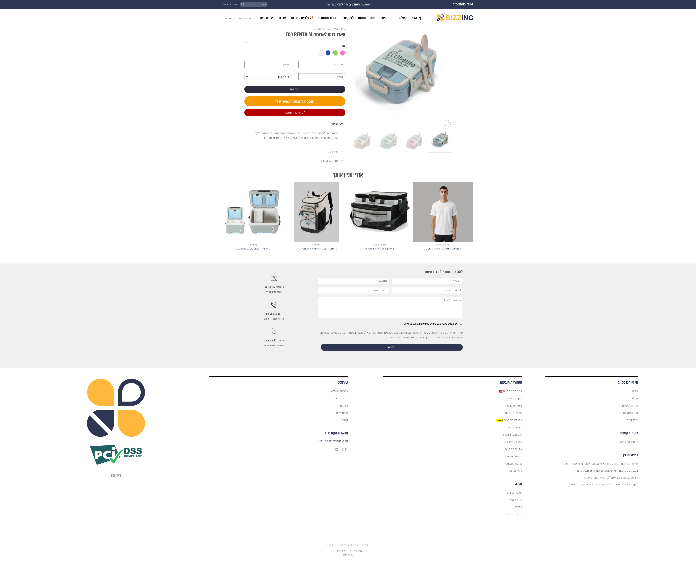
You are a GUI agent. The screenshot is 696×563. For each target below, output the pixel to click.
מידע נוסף (332, 151)
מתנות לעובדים (322, 28)
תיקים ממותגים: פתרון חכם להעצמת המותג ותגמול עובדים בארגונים (603, 484)
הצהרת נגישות (361, 545)
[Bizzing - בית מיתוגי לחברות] (455, 18)
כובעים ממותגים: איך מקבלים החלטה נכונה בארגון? (611, 477)
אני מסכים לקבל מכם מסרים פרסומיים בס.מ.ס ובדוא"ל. (430, 323)
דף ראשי (417, 17)
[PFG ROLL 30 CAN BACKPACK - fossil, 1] (316, 212)
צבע (343, 46)
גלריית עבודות (300, 17)
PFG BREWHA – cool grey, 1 (379, 248)
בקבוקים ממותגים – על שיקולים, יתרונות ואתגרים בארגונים (607, 471)
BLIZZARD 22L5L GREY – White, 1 (253, 248)
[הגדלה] (447, 123)
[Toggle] (341, 123)
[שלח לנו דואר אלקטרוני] (119, 476)
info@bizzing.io (462, 4)
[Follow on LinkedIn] (336, 449)
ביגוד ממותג (328, 17)
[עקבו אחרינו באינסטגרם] (341, 449)
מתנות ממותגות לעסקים (359, 17)
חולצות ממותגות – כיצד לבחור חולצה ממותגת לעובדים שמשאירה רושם (601, 464)
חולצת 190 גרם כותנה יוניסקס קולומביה (443, 248)
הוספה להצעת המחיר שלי (294, 101)
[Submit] (242, 4)
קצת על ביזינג (329, 160)
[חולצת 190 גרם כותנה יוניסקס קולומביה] (443, 212)
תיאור (335, 123)
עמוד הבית (339, 28)
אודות (282, 17)
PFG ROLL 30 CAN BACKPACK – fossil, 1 (316, 248)
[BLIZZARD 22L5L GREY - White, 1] (253, 212)
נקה (246, 42)
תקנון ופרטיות (346, 545)
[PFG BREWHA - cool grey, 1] (380, 212)
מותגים (386, 17)
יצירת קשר (266, 17)
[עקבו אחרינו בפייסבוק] (345, 449)
